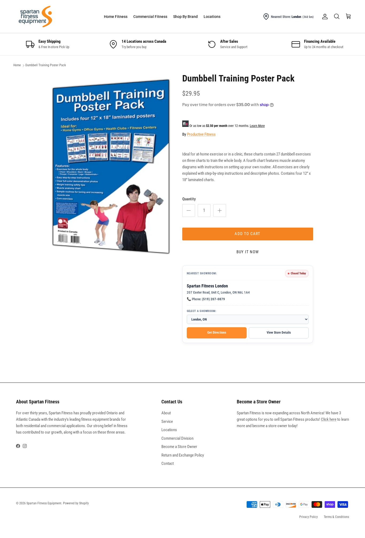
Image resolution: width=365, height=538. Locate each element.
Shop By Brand (185, 16)
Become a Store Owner (179, 446)
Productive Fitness (201, 134)
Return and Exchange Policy (182, 455)
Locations (212, 16)
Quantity (189, 199)
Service (167, 421)
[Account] (324, 16)
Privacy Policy (308, 517)
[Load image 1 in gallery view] (111, 167)
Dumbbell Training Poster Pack (45, 65)
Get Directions (216, 332)
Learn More (257, 126)
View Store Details (279, 332)
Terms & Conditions (336, 517)
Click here (328, 419)
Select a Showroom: (201, 311)
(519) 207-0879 (213, 299)
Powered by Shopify (76, 503)
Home (17, 65)
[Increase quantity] (219, 210)
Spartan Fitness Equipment (43, 503)
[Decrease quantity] (188, 210)
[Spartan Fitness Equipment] (35, 16)
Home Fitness (115, 16)
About (166, 413)
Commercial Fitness (150, 16)
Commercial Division (177, 438)
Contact (167, 463)
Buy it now (247, 251)
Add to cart (247, 233)
